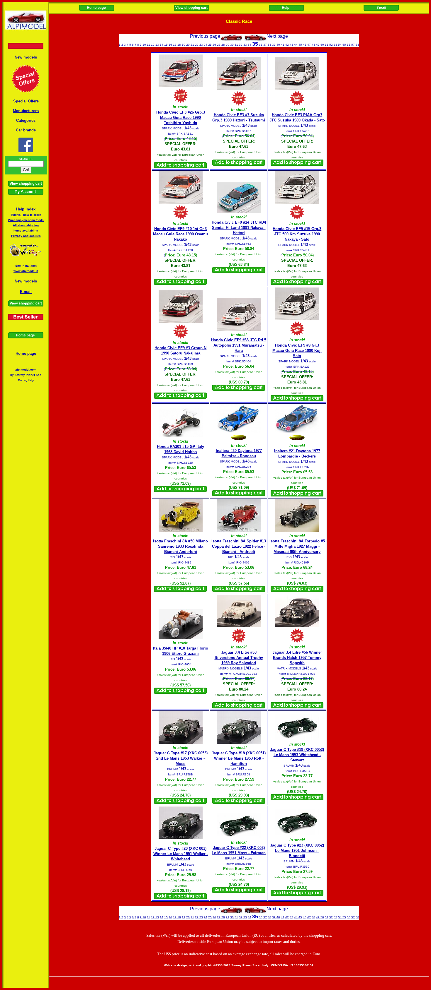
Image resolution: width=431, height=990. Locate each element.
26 (214, 44)
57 (353, 44)
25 (210, 44)
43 (291, 44)
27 (218, 44)
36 (260, 44)
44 (296, 44)
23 (201, 44)
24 (205, 44)
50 (322, 44)
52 (331, 44)
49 (318, 44)
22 (196, 44)
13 (157, 44)
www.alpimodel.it (25, 271)
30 (232, 44)
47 (309, 44)
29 (227, 44)
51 (326, 44)
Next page (277, 36)
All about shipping (26, 225)
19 (183, 44)
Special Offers (26, 101)
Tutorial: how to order (26, 214)
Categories (25, 120)
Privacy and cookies (26, 235)
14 (161, 44)
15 (166, 44)
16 (170, 44)
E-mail (26, 292)
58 (357, 44)
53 (335, 44)
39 (274, 44)
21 (192, 44)
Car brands (26, 130)
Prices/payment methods (26, 220)
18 (179, 44)
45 (300, 44)
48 (313, 44)
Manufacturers (26, 111)
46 (304, 44)
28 (223, 44)
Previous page (205, 36)
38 (269, 44)
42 (287, 44)
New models (26, 57)
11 (148, 44)
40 (278, 44)
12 (153, 44)
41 (282, 44)
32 (240, 44)
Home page (26, 353)
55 (344, 44)
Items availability (25, 230)
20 (188, 44)
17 (175, 44)
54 (340, 44)
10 (144, 44)
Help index (25, 209)
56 (348, 44)
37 (265, 44)
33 (245, 44)
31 (236, 44)
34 (249, 44)
